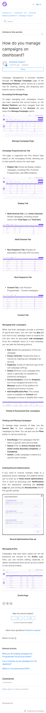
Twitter (7, 603)
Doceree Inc (7, 13)
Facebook (3, 603)
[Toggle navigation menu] (33, 4)
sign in (10, 689)
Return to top (8, 638)
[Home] (4, 5)
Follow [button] (23, 69)
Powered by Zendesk (35, 711)
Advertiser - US (20, 13)
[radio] (16, 618)
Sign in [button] (38, 4)
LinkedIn (11, 603)
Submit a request (33, 630)
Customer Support (17, 62)
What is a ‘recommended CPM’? (16, 668)
